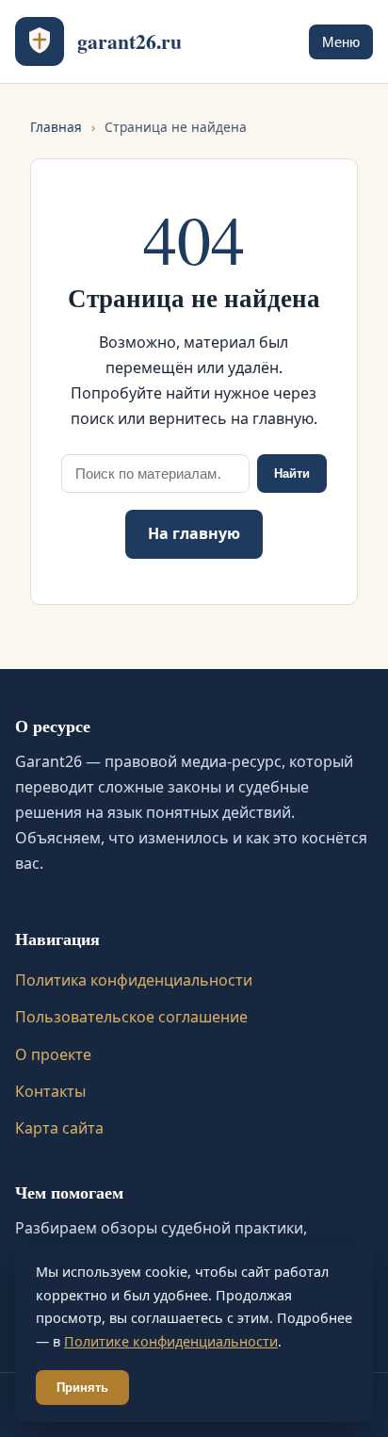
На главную (194, 533)
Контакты (50, 1091)
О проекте (53, 1054)
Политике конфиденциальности (171, 1341)
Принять (82, 1387)
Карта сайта (59, 1128)
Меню (341, 42)
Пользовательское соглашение (131, 1016)
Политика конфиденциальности (133, 980)
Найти (292, 473)
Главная (56, 127)
